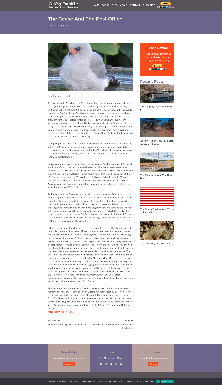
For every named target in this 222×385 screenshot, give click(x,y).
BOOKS (105, 5)
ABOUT (124, 5)
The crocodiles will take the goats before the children (113, 324)
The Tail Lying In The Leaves (155, 243)
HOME (96, 5)
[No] (219, 381)
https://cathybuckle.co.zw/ (61, 312)
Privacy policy (167, 381)
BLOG (115, 5)
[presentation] (157, 93)
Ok (158, 381)
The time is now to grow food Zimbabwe (67, 322)
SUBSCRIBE (149, 5)
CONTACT (135, 5)
